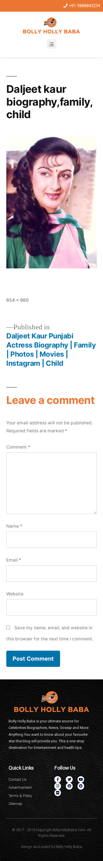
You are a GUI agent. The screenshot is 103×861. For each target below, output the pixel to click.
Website (14, 594)
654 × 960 (17, 300)
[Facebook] (57, 779)
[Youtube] (81, 779)
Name (14, 526)
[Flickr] (57, 793)
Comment (18, 447)
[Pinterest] (81, 786)
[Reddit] (69, 786)
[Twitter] (69, 779)
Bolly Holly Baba (69, 846)
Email (13, 560)
